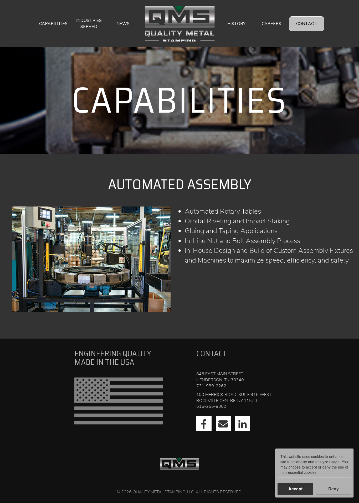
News (123, 24)
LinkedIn (242, 423)
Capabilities (53, 24)
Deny (333, 489)
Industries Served (89, 23)
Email (223, 423)
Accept (295, 489)
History (236, 24)
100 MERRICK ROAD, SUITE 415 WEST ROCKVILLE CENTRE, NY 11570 (233, 398)
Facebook (204, 423)
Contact (306, 24)
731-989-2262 (211, 386)
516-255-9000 (211, 406)
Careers (271, 24)
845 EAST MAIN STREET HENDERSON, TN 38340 (220, 377)
